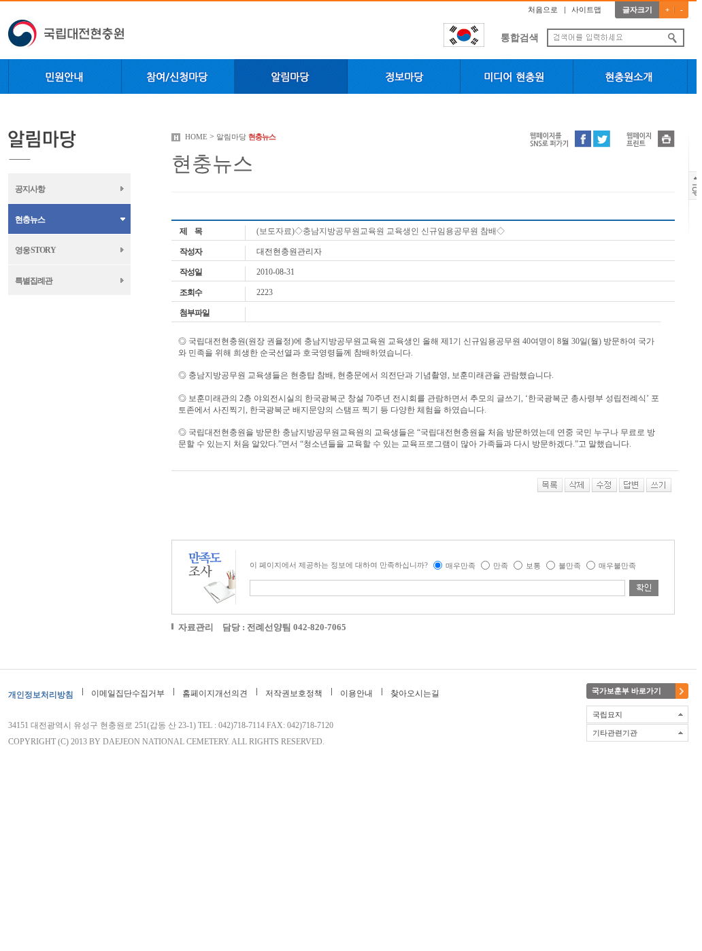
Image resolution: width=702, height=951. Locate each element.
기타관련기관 (614, 733)
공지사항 (30, 189)
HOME (196, 137)
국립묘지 (607, 714)
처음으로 (543, 9)
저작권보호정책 (293, 693)
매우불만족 (617, 565)
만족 (500, 565)
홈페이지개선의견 (215, 693)
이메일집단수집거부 (128, 693)
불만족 (569, 565)
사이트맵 (586, 9)
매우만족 (460, 565)
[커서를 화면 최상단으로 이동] (695, 185)
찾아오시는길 (414, 693)
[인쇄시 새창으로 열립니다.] (666, 138)
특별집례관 (33, 281)
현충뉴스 (30, 219)
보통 (533, 565)
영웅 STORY (35, 250)
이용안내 (356, 693)
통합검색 (520, 38)
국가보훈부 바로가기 (626, 691)
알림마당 (231, 137)
